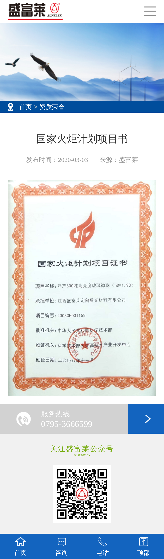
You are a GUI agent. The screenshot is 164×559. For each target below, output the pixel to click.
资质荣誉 (52, 106)
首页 (25, 106)
